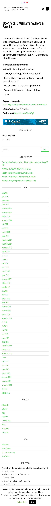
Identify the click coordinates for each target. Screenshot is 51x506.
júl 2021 (4, 322)
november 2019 (6, 381)
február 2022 (6, 298)
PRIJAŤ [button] (32, 502)
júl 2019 (4, 388)
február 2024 (6, 232)
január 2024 (5, 236)
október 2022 (6, 283)
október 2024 (6, 216)
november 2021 (6, 310)
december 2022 (7, 279)
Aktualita (4, 408)
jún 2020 (4, 357)
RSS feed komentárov (8, 452)
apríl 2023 (5, 267)
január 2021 (5, 341)
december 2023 (7, 239)
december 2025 (7, 208)
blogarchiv (5, 416)
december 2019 (6, 377)
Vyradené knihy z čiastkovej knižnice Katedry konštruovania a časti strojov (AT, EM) (25, 468)
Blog (3, 412)
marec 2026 (5, 200)
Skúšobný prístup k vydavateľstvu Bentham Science (17, 172)
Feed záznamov (6, 448)
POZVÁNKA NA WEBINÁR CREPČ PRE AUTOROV (16, 168)
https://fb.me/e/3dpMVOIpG (24, 113)
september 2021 (7, 318)
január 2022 (5, 302)
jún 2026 (4, 192)
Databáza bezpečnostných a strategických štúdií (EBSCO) (19, 176)
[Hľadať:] (25, 149)
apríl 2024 (5, 228)
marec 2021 (5, 338)
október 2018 (6, 392)
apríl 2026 (5, 196)
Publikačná (5, 432)
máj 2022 (5, 294)
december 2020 (7, 345)
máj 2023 (5, 263)
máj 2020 (5, 361)
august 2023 (6, 251)
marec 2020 (5, 369)
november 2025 (7, 212)
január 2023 (5, 275)
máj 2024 (5, 224)
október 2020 (6, 349)
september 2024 (7, 220)
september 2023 (7, 247)
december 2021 (6, 306)
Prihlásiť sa (5, 444)
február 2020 (6, 373)
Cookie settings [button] (21, 502)
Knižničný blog (6, 420)
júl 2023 (4, 255)
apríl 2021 (5, 334)
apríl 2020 (5, 365)
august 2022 (6, 287)
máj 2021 (5, 330)
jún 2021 (4, 326)
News (3, 424)
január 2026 (5, 204)
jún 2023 (4, 259)
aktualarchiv (5, 405)
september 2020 (7, 353)
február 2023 (6, 271)
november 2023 (7, 243)
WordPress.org (6, 456)
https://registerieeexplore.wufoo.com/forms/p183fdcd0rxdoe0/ (25, 104)
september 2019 (7, 385)
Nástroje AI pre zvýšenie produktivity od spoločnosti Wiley (19, 180)
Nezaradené (5, 428)
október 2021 (6, 314)
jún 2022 (4, 290)
